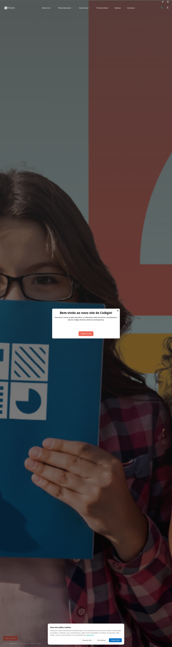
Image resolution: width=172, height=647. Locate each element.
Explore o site (86, 334)
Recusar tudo (87, 640)
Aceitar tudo (115, 640)
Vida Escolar (83, 8)
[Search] (162, 7)
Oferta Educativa (64, 8)
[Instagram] (168, 2)
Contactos (131, 8)
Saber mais (90, 635)
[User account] (167, 7)
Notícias (118, 8)
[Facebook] (163, 2)
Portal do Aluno (102, 8)
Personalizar (101, 640)
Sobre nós (46, 8)
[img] (9, 8)
